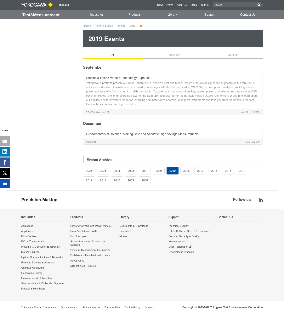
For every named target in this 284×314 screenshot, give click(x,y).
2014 (242, 170)
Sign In (205, 4)
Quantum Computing (32, 267)
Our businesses (69, 307)
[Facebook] (5, 162)
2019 (132, 25)
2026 (89, 170)
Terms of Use (112, 307)
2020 (159, 170)
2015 (228, 170)
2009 (131, 180)
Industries (97, 14)
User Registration (178, 246)
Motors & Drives (30, 252)
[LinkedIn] (5, 152)
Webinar (233, 55)
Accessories (77, 260)
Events (121, 25)
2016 (214, 170)
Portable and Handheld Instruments (90, 255)
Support (210, 14)
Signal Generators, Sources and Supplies (88, 243)
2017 (200, 170)
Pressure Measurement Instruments (90, 250)
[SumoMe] (5, 183)
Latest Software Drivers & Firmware (188, 231)
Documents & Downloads (133, 226)
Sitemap (149, 307)
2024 (117, 170)
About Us (182, 4)
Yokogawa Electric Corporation (38, 307)
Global (193, 4)
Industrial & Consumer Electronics (40, 246)
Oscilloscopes (78, 236)
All (112, 55)
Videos (123, 236)
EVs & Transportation (33, 241)
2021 (145, 170)
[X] (5, 173)
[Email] (5, 141)
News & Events (165, 4)
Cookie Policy (132, 307)
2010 (117, 180)
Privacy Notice (91, 307)
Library (172, 14)
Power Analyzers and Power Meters (90, 226)
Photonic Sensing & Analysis (37, 262)
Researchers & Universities (36, 278)
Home (87, 25)
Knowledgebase (177, 241)
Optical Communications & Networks (42, 257)
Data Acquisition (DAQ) (83, 231)
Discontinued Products (83, 265)
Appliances (27, 231)
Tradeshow (173, 55)
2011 (103, 180)
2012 (89, 180)
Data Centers (28, 236)
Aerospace (27, 226)
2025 (103, 170)
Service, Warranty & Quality (184, 236)
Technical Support (178, 226)
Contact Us (247, 14)
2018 (186, 170)
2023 (131, 170)
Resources (125, 231)
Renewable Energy (32, 273)
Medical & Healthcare (33, 288)
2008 (145, 180)
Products (134, 14)
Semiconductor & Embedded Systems (42, 283)
